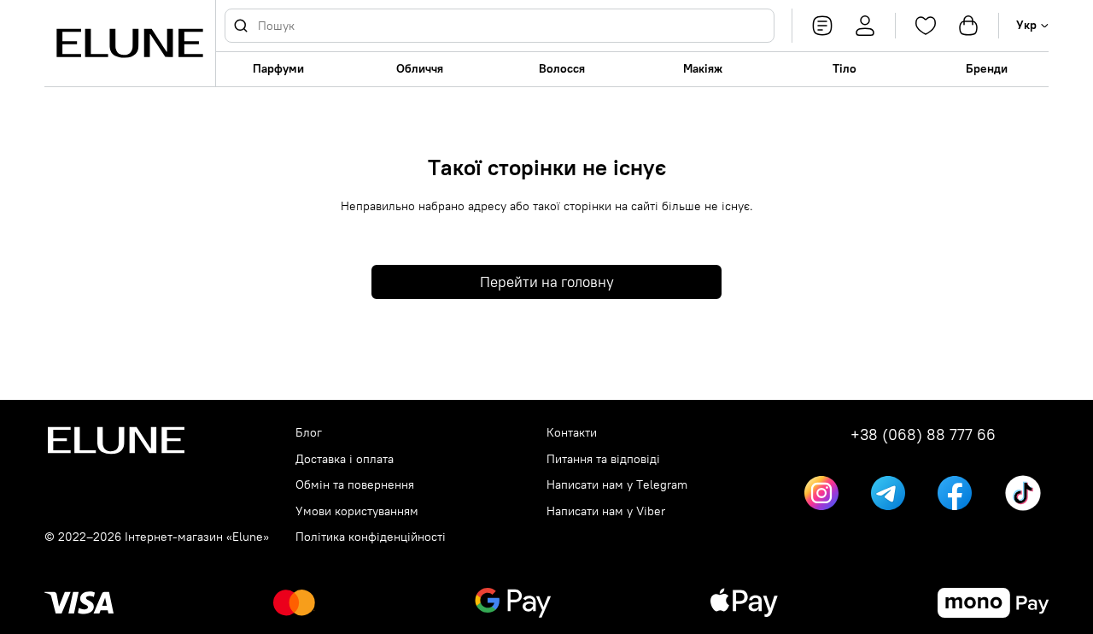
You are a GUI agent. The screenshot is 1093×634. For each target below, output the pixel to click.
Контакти (571, 433)
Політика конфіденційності (370, 537)
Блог (308, 433)
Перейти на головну (547, 282)
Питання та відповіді (603, 459)
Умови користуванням (356, 511)
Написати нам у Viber (605, 511)
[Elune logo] (129, 43)
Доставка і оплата (344, 459)
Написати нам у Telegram (616, 485)
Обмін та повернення (354, 485)
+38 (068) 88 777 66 (923, 435)
